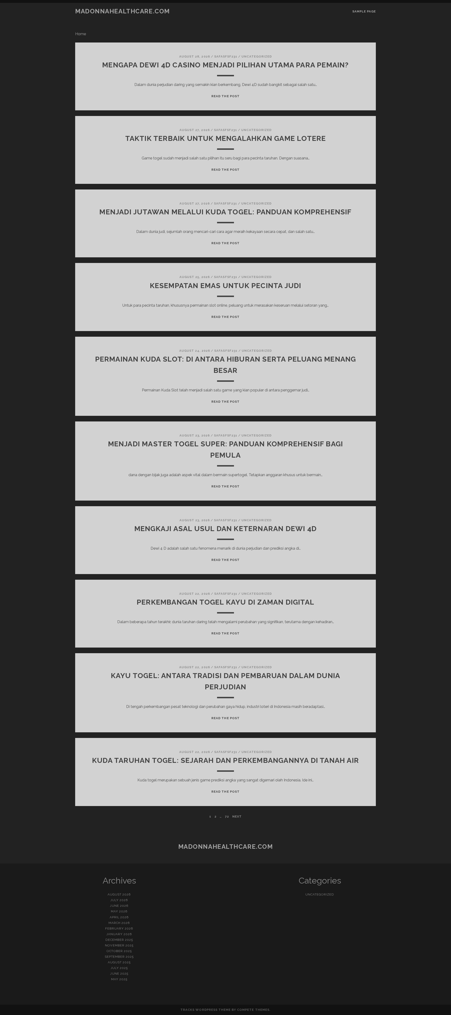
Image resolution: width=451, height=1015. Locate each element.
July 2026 (119, 900)
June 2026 (119, 905)
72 (227, 816)
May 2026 (119, 911)
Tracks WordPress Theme (205, 1009)
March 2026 (119, 923)
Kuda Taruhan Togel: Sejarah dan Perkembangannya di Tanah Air (225, 760)
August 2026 (119, 894)
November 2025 (119, 945)
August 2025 (119, 962)
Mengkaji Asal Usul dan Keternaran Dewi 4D (225, 529)
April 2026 (119, 917)
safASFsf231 (225, 56)
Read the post (225, 96)
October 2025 (119, 951)
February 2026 (119, 928)
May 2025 (119, 979)
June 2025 (119, 973)
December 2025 (119, 940)
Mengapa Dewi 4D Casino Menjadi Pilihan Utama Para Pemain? (225, 65)
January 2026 (119, 934)
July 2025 (119, 968)
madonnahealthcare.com (122, 11)
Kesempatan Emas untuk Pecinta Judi (225, 286)
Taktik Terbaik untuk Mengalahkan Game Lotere (225, 138)
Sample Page (364, 11)
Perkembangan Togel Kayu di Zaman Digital (225, 602)
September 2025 (119, 956)
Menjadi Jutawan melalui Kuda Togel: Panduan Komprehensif (225, 212)
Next (237, 816)
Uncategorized (256, 56)
